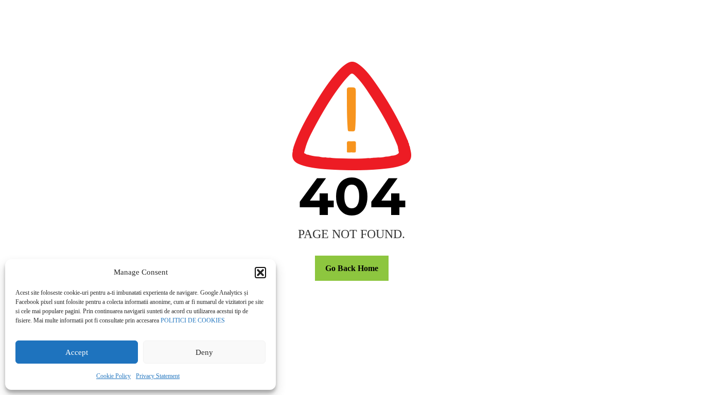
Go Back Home (351, 268)
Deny (204, 352)
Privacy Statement (158, 376)
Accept (76, 352)
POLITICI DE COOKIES (193, 320)
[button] (260, 272)
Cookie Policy (113, 376)
